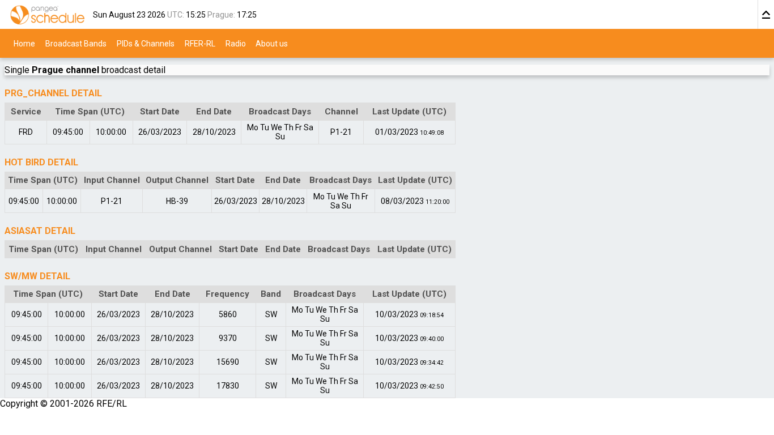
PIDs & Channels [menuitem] (146, 43)
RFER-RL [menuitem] (200, 43)
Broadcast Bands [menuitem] (76, 43)
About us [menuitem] (272, 43)
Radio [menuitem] (236, 43)
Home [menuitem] (24, 43)
